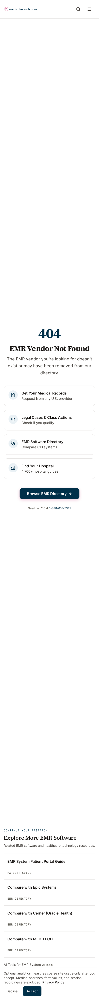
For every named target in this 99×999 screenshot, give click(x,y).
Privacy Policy (53, 982)
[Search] (78, 9)
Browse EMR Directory (47, 493)
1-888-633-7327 (60, 508)
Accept (32, 991)
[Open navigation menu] (90, 9)
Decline (11, 991)
